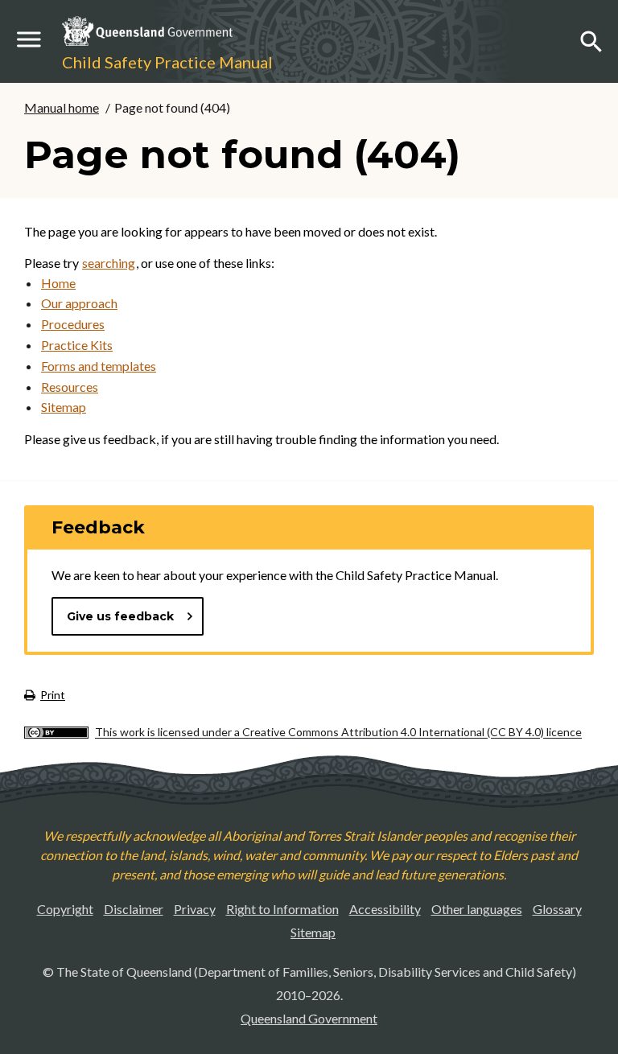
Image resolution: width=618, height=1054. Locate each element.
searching (108, 262)
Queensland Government (309, 1018)
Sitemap (63, 406)
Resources (69, 386)
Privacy (195, 908)
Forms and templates (98, 365)
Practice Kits (77, 344)
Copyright (65, 908)
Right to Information (282, 908)
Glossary (557, 908)
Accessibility (385, 908)
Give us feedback (120, 616)
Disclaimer (133, 908)
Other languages (476, 908)
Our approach (79, 303)
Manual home (61, 107)
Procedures (73, 323)
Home (58, 282)
